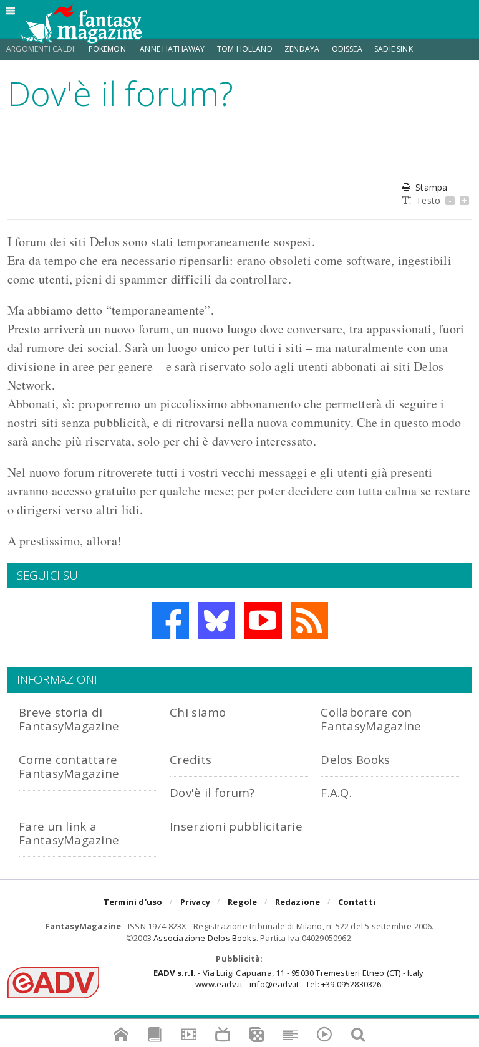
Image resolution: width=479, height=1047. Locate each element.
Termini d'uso (133, 901)
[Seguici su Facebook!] (170, 621)
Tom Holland (245, 49)
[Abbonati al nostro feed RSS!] (309, 621)
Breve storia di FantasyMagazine (69, 719)
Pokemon (108, 49)
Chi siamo (198, 712)
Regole (242, 901)
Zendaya (301, 49)
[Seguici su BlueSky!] (216, 621)
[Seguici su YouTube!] (263, 621)
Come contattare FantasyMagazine (69, 766)
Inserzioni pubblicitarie (236, 826)
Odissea (347, 49)
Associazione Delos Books (204, 938)
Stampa (431, 187)
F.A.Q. (336, 792)
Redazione (298, 901)
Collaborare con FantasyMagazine (371, 719)
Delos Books (355, 759)
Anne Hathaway (172, 49)
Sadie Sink (393, 49)
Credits (190, 759)
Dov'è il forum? (212, 792)
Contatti (357, 901)
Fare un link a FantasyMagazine (69, 833)
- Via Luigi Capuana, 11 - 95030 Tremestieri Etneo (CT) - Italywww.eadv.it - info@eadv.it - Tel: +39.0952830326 (288, 978)
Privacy (195, 901)
